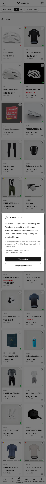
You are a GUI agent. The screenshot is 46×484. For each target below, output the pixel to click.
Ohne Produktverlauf (23, 266)
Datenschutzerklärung (13, 253)
